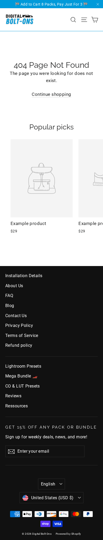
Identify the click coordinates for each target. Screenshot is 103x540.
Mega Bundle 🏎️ (21, 376)
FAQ (9, 295)
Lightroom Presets (23, 366)
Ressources (16, 405)
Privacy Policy (19, 325)
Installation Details (24, 275)
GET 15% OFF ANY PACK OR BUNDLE (51, 427)
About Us (14, 285)
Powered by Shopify (68, 533)
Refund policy (18, 345)
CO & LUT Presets (22, 386)
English (48, 484)
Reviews (13, 395)
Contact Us (16, 315)
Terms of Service (21, 335)
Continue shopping (51, 94)
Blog (9, 305)
